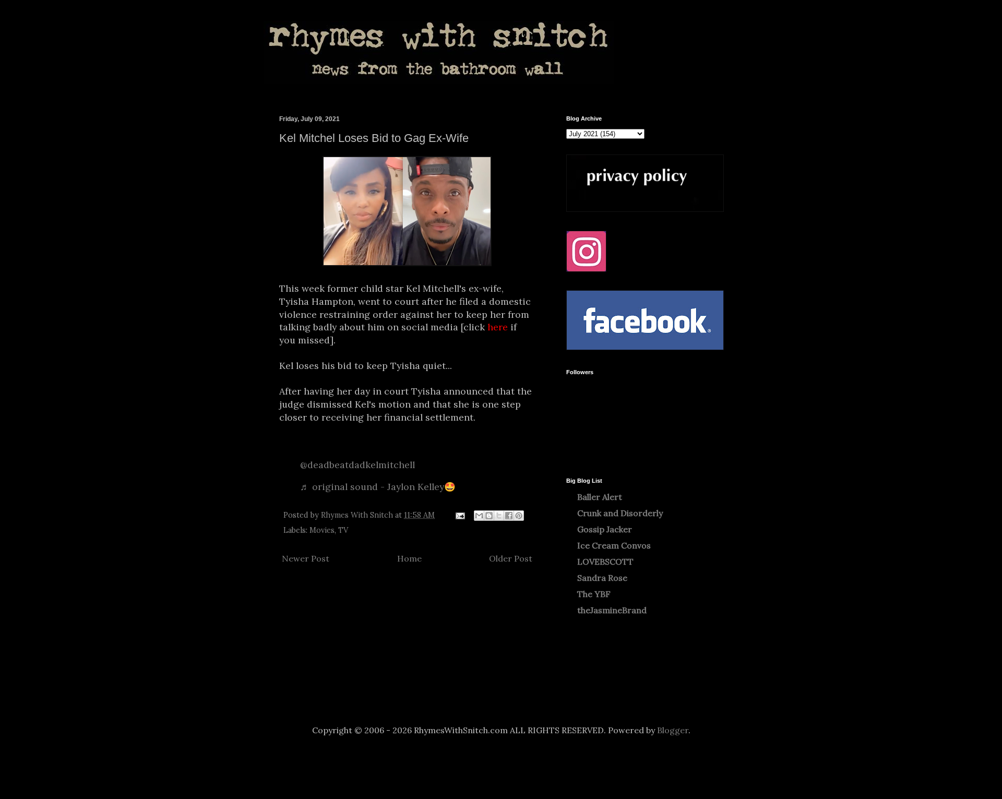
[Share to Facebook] (509, 515)
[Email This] (479, 515)
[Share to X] (499, 515)
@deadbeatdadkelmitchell (357, 465)
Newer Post (305, 558)
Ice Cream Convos (614, 545)
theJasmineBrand (612, 610)
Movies (322, 530)
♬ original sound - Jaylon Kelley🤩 (378, 487)
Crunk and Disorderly (620, 513)
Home (409, 558)
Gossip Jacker (604, 529)
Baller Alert (599, 497)
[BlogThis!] (489, 515)
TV (343, 530)
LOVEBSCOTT (605, 561)
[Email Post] (459, 515)
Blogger (672, 730)
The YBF (594, 594)
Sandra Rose (602, 578)
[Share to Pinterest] (519, 515)
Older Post (510, 558)
